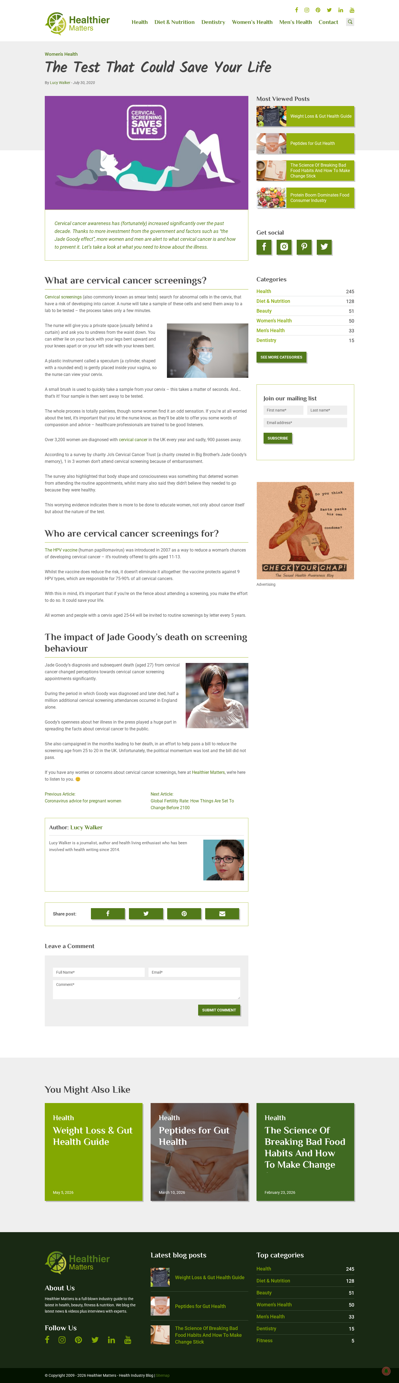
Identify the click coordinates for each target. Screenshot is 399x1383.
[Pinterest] (304, 247)
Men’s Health (295, 22)
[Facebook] (263, 247)
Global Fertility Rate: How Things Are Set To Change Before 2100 (192, 801)
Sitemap (163, 1375)
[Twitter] (324, 247)
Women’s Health (252, 22)
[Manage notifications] (386, 1371)
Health (140, 22)
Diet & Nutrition (174, 22)
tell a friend (223, 911)
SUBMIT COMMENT (219, 1010)
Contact (328, 22)
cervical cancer (133, 439)
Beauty (305, 311)
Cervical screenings (63, 297)
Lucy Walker (60, 82)
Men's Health (305, 330)
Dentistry (213, 22)
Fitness (305, 1340)
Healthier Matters (208, 772)
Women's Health (61, 54)
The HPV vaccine (61, 550)
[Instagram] (284, 247)
